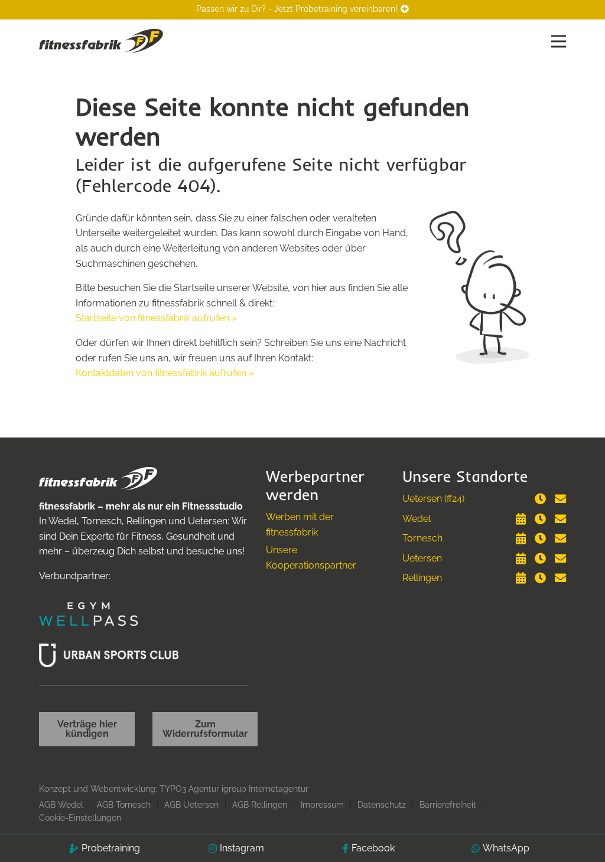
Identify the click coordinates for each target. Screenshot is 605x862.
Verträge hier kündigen (87, 729)
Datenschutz (381, 804)
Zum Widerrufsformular (205, 729)
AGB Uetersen (191, 804)
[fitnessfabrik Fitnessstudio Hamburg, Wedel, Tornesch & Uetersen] (101, 40)
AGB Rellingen (259, 804)
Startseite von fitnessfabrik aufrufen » (156, 318)
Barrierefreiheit (447, 804)
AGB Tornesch (124, 804)
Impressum (322, 804)
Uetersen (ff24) (433, 498)
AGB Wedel (61, 804)
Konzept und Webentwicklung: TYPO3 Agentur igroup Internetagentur (173, 789)
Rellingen (422, 577)
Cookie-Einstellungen (80, 817)
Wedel (416, 518)
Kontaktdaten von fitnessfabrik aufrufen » (165, 372)
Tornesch (422, 538)
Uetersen (422, 558)
